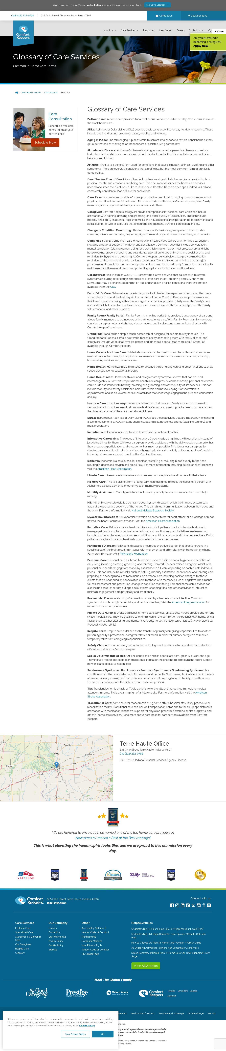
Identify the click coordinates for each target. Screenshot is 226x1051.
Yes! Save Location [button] (156, 5)
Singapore (182, 990)
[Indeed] (203, 905)
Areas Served (165, 30)
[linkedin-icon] (182, 905)
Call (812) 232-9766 (22, 15)
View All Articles (146, 965)
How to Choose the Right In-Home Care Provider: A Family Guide (166, 942)
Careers (181, 30)
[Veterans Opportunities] (26, 880)
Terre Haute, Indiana (31, 92)
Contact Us (195, 30)
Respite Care (22, 948)
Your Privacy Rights (92, 945)
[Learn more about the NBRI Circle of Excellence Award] (200, 880)
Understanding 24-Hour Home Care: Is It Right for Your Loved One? (167, 929)
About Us (108, 30)
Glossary (65, 92)
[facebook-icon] (172, 905)
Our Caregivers (23, 944)
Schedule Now (45, 142)
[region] (60, 1030)
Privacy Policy (55, 941)
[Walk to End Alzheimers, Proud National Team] (142, 877)
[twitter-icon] (193, 905)
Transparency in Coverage (171, 1013)
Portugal (171, 995)
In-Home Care (22, 928)
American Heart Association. (114, 468)
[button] (110, 30)
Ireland (171, 990)
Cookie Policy (55, 945)
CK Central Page (90, 954)
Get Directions (198, 15)
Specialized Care (24, 932)
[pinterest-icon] (188, 905)
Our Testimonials (57, 936)
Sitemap (52, 949)
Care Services (128, 30)
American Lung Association (188, 602)
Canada (193, 990)
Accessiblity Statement (94, 928)
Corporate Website (92, 941)
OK (102, 1034)
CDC (113, 286)
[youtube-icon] (199, 905)
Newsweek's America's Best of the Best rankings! (113, 838)
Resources (149, 30)
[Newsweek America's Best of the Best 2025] (84, 880)
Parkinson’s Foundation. (134, 553)
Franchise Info (89, 936)
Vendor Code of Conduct (95, 932)
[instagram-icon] (177, 905)
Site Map (211, 1013)
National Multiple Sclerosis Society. (153, 510)
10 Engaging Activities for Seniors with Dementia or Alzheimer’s (165, 947)
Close (220, 31)
